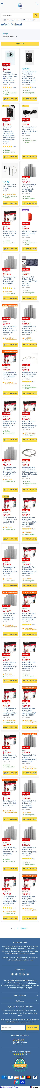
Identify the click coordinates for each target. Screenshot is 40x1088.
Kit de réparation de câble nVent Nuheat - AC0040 (10, 187)
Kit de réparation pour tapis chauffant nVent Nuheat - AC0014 (29, 375)
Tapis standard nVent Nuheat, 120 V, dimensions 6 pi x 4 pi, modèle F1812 (10, 850)
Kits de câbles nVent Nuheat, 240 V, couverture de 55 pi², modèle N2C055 (29, 712)
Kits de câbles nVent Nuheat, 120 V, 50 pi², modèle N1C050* (10, 375)
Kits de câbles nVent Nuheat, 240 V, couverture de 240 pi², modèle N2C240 (29, 424)
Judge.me (27, 1052)
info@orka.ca (32, 983)
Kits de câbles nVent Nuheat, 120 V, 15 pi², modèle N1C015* (9, 803)
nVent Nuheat (6, 84)
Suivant (23, 928)
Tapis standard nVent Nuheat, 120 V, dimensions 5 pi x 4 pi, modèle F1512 (29, 850)
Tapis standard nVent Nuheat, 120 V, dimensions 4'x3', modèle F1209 (29, 188)
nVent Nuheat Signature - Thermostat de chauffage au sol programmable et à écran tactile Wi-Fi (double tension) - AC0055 (9, 134)
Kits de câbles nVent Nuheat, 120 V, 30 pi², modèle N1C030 (10, 423)
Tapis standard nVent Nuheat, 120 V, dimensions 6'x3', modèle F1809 (9, 280)
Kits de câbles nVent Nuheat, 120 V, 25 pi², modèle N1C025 (10, 233)
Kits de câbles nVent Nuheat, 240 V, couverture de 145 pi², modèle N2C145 (10, 712)
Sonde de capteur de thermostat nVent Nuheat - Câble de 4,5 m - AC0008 (29, 130)
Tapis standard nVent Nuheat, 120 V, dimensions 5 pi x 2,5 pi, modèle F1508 (9, 471)
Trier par (5, 34)
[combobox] (17, 15)
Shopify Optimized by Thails (9, 1087)
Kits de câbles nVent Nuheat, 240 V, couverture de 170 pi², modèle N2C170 (29, 665)
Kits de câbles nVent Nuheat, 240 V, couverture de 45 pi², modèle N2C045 (29, 900)
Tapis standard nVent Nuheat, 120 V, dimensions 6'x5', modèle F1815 (29, 804)
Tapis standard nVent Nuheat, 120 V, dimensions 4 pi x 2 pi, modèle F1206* (29, 758)
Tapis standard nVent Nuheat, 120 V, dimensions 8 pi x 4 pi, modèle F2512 (10, 570)
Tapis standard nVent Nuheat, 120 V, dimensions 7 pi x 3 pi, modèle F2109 (10, 329)
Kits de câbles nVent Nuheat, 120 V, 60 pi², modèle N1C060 (10, 757)
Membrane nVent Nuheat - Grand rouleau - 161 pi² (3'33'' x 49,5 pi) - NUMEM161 (29, 281)
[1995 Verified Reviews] (20, 1072)
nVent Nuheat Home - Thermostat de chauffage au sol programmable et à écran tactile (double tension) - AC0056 (29, 77)
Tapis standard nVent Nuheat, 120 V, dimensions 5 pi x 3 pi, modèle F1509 (29, 329)
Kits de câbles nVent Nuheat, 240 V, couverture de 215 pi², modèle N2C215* (29, 570)
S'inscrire (32, 1027)
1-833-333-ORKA (18, 985)
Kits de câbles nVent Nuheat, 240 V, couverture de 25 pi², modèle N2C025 (29, 616)
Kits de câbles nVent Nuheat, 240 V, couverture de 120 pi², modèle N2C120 (10, 900)
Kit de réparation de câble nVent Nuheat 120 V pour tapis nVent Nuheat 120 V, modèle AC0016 (29, 472)
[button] (35, 1087)
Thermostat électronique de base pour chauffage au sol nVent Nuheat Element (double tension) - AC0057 (10, 77)
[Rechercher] (36, 15)
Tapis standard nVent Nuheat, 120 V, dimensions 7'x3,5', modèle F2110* (9, 616)
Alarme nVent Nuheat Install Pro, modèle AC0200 (29, 233)
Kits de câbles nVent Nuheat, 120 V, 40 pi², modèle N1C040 (10, 520)
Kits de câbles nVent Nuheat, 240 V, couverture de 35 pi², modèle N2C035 (29, 521)
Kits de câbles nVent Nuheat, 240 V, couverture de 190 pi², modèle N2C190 (10, 665)
